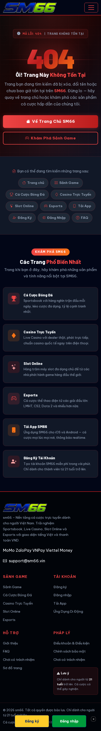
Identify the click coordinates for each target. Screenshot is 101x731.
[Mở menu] (91, 7)
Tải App (84, 206)
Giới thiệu (10, 643)
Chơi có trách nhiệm (19, 659)
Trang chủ (35, 182)
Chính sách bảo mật (69, 651)
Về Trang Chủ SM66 (53, 121)
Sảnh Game (69, 182)
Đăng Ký (25, 217)
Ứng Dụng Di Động (68, 611)
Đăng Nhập (56, 217)
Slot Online (24, 206)
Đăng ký (60, 587)
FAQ (84, 217)
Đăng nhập (62, 595)
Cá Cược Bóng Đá (30, 194)
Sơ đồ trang (12, 668)
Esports (56, 206)
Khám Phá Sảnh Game (53, 138)
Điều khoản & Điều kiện (71, 643)
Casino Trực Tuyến (75, 194)
